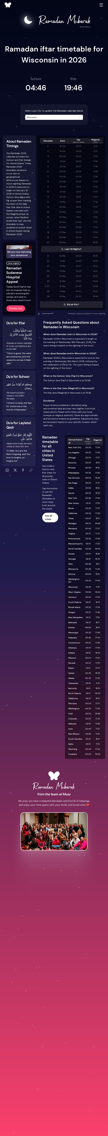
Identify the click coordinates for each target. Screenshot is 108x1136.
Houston (72, 462)
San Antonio (74, 478)
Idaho (71, 744)
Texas (71, 518)
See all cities (48, 517)
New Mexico (73, 734)
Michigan (72, 523)
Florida (71, 554)
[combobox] (54, 117)
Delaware (72, 637)
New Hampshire (75, 617)
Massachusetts (75, 543)
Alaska (71, 678)
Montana (72, 703)
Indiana (71, 653)
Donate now (15, 308)
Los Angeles (73, 452)
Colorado (72, 718)
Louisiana (72, 754)
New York (72, 498)
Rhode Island (74, 607)
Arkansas (72, 647)
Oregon (71, 612)
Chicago (72, 457)
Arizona (71, 574)
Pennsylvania (74, 538)
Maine (71, 668)
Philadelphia (73, 473)
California (72, 513)
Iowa (70, 729)
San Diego (73, 483)
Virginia (71, 533)
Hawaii (71, 673)
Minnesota (73, 569)
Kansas (71, 627)
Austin (71, 493)
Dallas (71, 488)
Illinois (71, 508)
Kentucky (72, 688)
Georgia (72, 559)
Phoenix (72, 467)
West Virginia (74, 592)
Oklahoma (73, 698)
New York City (74, 447)
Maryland (72, 528)
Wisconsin (73, 587)
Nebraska (72, 622)
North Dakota (74, 693)
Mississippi (73, 632)
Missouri (72, 658)
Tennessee (73, 683)
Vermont (72, 597)
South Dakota (74, 602)
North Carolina (75, 548)
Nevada (71, 663)
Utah (70, 713)
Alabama (72, 723)
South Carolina (75, 739)
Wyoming (72, 749)
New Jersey (73, 503)
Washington (73, 708)
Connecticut (74, 642)
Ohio (70, 564)
